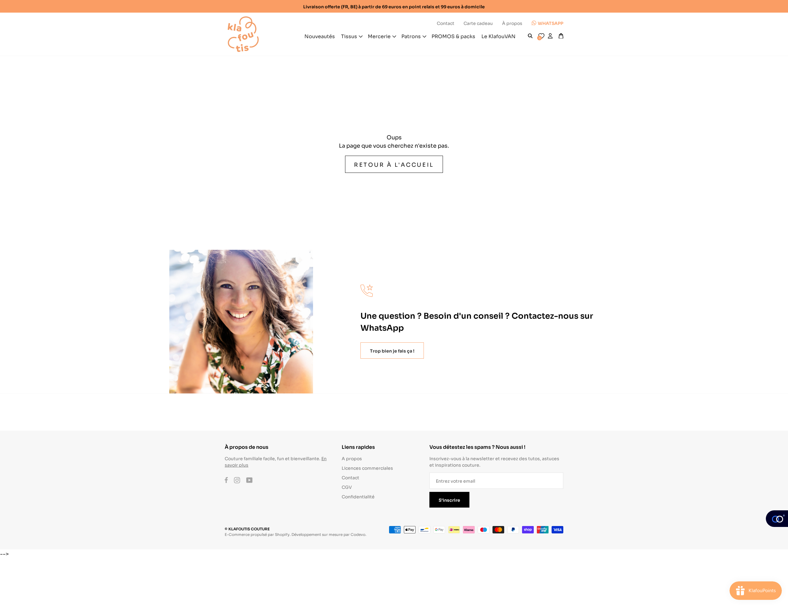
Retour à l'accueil (394, 164)
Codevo (358, 534)
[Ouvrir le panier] (561, 36)
